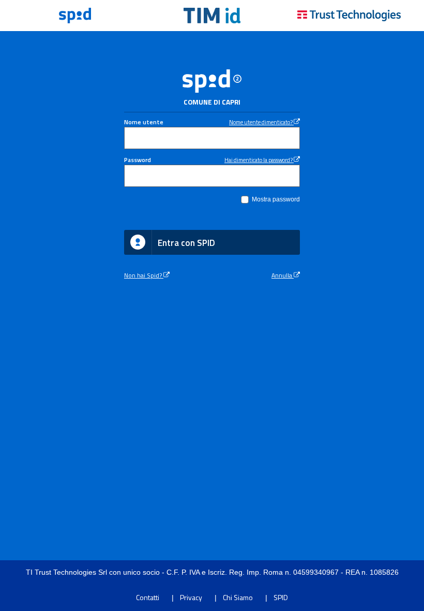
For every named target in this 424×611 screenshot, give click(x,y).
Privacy (191, 597)
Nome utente (143, 122)
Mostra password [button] (276, 199)
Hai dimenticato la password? (259, 159)
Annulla (282, 275)
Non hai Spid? (143, 275)
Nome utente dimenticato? (261, 122)
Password (137, 160)
